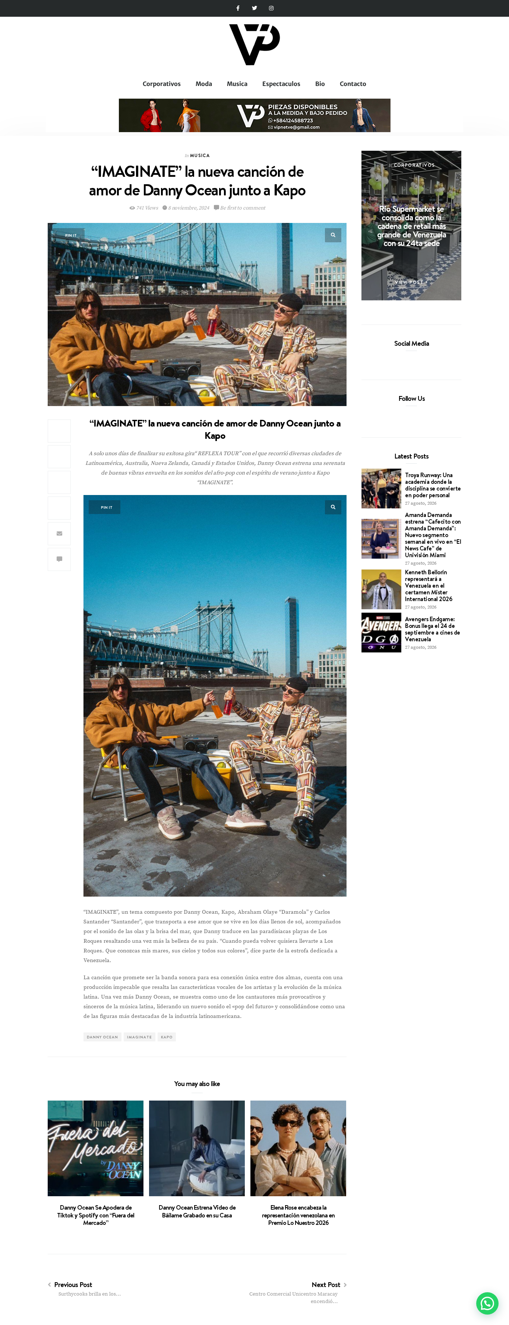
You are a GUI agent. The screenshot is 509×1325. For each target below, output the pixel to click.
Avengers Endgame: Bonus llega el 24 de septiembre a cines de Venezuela (432, 629)
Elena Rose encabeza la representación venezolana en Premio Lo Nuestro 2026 (298, 1215)
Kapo (167, 1037)
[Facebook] (398, 360)
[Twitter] (254, 8)
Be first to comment (242, 208)
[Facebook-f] (238, 8)
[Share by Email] (59, 533)
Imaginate (139, 1037)
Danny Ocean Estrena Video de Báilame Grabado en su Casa (197, 1211)
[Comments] (59, 559)
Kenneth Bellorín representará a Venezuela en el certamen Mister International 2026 (428, 585)
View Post (410, 282)
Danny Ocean (102, 1037)
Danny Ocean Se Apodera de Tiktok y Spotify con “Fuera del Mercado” (95, 1215)
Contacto (353, 83)
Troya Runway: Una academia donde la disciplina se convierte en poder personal (433, 485)
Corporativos (162, 83)
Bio (320, 83)
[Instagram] (271, 8)
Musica (237, 83)
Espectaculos (281, 83)
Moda (204, 83)
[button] (487, 1303)
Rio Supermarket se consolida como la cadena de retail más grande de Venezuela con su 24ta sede (411, 225)
